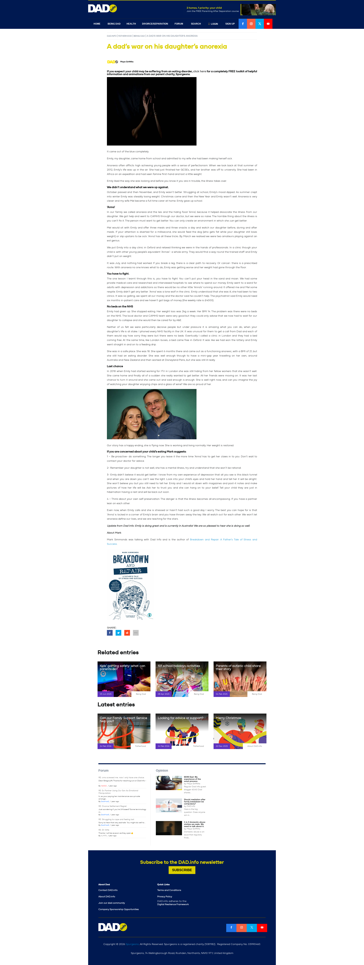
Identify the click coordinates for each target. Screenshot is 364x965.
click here (199, 71)
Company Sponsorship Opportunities (118, 909)
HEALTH (131, 24)
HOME (97, 24)
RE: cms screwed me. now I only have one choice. (121, 778)
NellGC (104, 786)
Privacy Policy (164, 896)
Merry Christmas (228, 718)
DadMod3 (105, 815)
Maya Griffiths (193, 784)
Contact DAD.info (108, 890)
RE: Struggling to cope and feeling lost (116, 819)
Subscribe (182, 870)
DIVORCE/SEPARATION (155, 24)
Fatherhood (125, 36)
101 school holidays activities (179, 665)
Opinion (162, 770)
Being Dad (139, 36)
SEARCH (196, 24)
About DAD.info (254, 746)
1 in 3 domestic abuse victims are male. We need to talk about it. (194, 824)
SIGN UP (230, 24)
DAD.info (112, 36)
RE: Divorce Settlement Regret (113, 806)
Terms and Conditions (169, 890)
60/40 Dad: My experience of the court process (192, 779)
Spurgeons (132, 944)
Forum (103, 770)
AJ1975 (104, 836)
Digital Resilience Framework (173, 904)
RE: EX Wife (104, 830)
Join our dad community (111, 903)
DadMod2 (105, 801)
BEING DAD (114, 24)
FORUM (179, 24)
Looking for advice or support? (180, 718)
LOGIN (214, 24)
